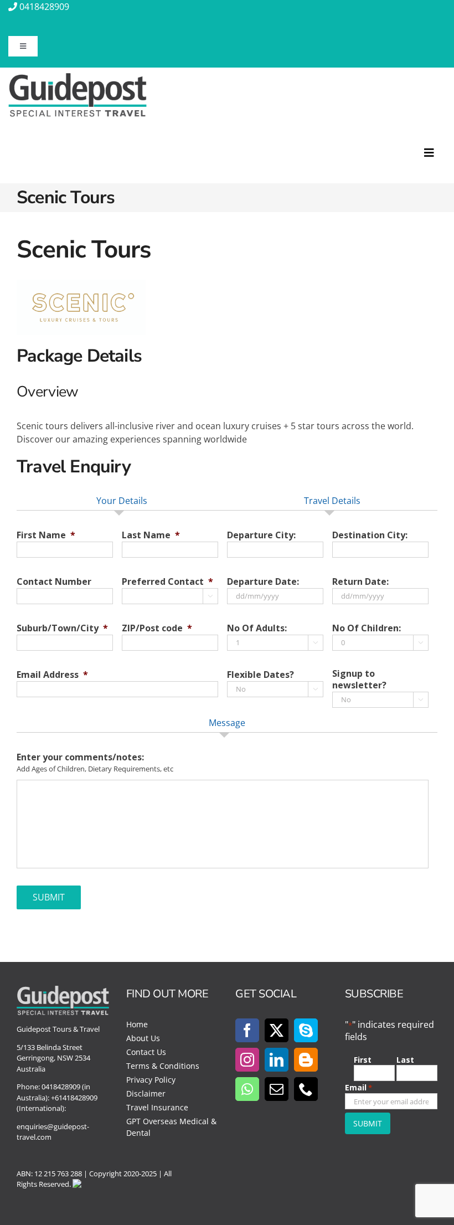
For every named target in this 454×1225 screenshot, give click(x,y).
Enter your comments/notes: (80, 757)
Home (137, 1024)
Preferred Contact (167, 582)
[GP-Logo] (77, 77)
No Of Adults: (257, 628)
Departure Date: (263, 582)
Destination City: (369, 535)
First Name (46, 535)
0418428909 (44, 7)
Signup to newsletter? (359, 679)
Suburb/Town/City (62, 628)
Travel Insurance (157, 1107)
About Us (143, 1038)
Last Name (151, 535)
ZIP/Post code (157, 628)
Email (358, 1087)
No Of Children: (366, 628)
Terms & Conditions (162, 1066)
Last (405, 1059)
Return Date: (360, 582)
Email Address (52, 675)
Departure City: (261, 535)
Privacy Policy (151, 1079)
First (363, 1059)
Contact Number (54, 582)
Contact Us (146, 1052)
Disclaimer (146, 1093)
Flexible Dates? (260, 675)
